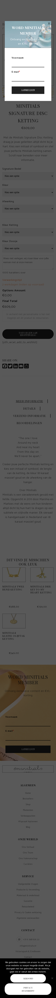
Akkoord (28, 978)
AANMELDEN (28, 90)
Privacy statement (28, 989)
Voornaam (18, 58)
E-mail (16, 72)
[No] (52, 978)
